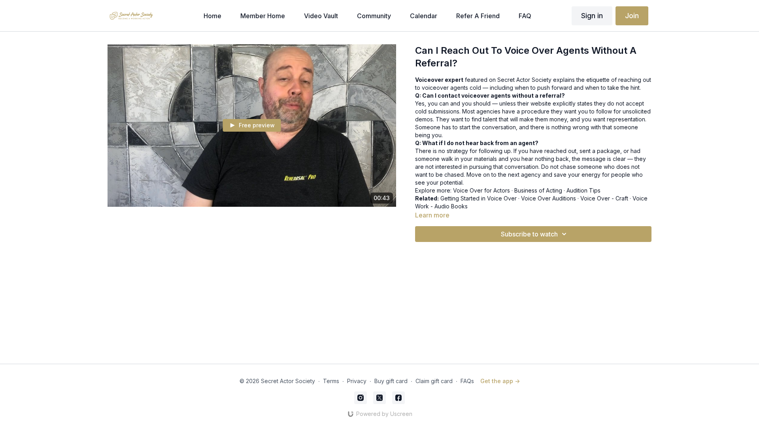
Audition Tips (583, 190)
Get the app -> (500, 381)
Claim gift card (434, 381)
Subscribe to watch (529, 234)
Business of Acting (538, 190)
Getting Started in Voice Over (478, 198)
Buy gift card (391, 381)
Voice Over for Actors (481, 190)
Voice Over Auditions (548, 198)
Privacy (356, 381)
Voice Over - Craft (604, 198)
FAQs (467, 381)
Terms (331, 381)
